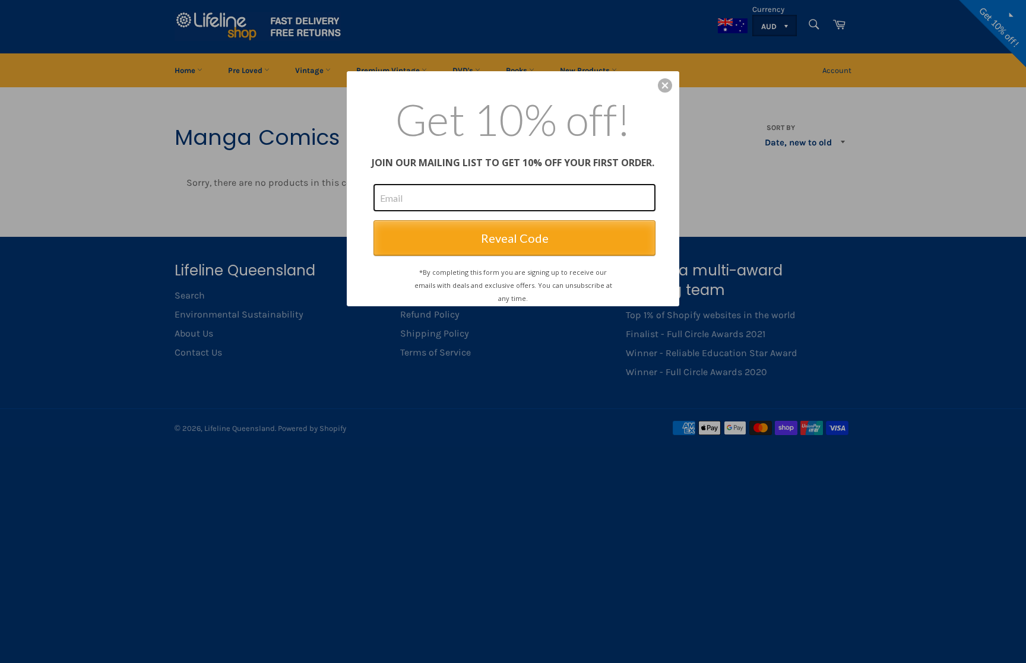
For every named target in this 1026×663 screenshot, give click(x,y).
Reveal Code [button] (515, 238)
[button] (665, 85)
